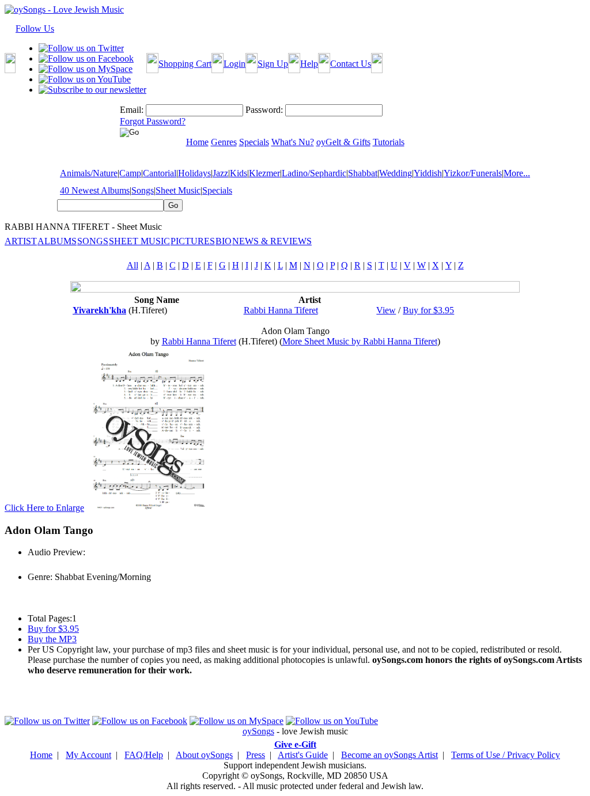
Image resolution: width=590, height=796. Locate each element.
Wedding (395, 173)
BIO (223, 241)
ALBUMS (57, 241)
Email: (131, 110)
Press (255, 755)
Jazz (220, 173)
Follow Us (35, 28)
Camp (130, 173)
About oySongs (204, 755)
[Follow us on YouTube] (85, 79)
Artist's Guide (303, 755)
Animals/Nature (89, 173)
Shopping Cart (184, 64)
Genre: (40, 577)
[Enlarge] (149, 508)
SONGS (92, 241)
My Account (88, 755)
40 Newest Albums (95, 190)
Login (234, 64)
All (132, 265)
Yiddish (428, 173)
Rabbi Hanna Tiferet (281, 310)
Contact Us (350, 64)
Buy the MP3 (52, 639)
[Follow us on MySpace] (86, 69)
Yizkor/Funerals (473, 173)
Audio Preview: (56, 552)
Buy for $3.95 (428, 310)
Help (309, 64)
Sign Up (273, 64)
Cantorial (159, 173)
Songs (142, 190)
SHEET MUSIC (139, 241)
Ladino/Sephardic (314, 173)
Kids (238, 173)
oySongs (258, 731)
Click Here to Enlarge (44, 508)
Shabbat (362, 173)
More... (517, 173)
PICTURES (193, 241)
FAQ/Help (143, 755)
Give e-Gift (295, 744)
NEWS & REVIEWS (272, 241)
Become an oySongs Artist (389, 755)
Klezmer (264, 173)
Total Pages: (50, 618)
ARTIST (21, 241)
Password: (264, 110)
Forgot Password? (153, 121)
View (386, 310)
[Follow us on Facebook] (86, 58)
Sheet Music (178, 190)
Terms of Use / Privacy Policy (505, 755)
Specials (217, 190)
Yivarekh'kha (99, 310)
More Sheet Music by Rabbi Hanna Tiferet (359, 341)
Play (35, 565)
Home (41, 755)
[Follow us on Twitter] (81, 48)
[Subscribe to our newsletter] (92, 89)
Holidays (194, 173)
